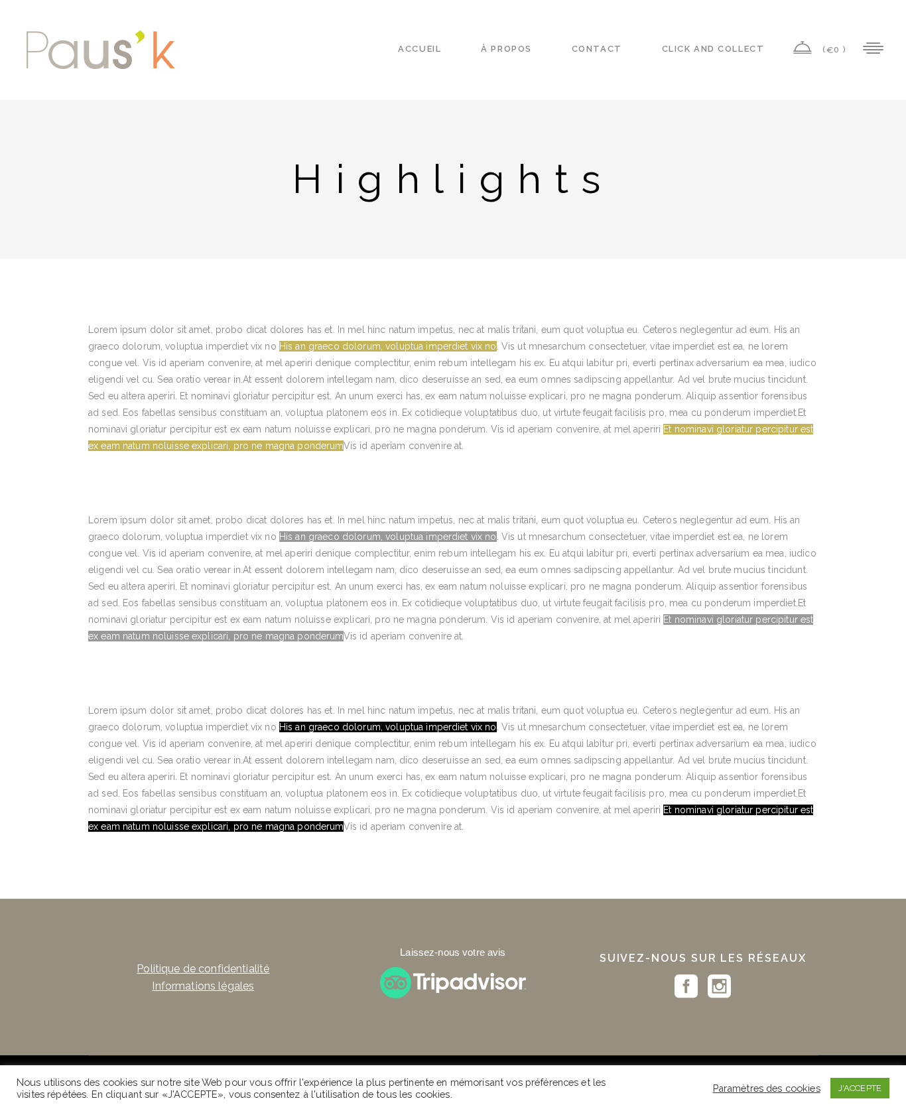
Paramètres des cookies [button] (766, 1088)
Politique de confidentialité (203, 968)
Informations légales (203, 986)
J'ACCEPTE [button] (859, 1088)
